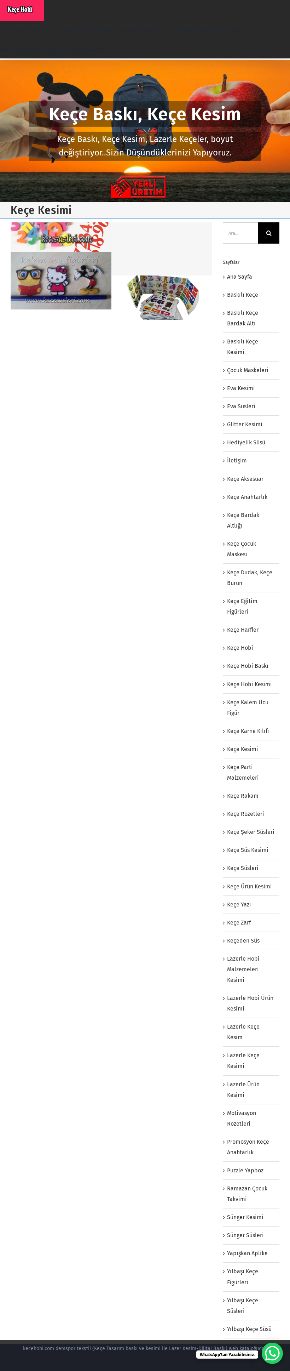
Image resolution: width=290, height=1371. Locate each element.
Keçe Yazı (239, 904)
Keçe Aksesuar (245, 479)
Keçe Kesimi (242, 749)
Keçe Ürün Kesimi (249, 886)
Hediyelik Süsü (246, 442)
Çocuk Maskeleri (247, 370)
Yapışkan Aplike (247, 1253)
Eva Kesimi (241, 388)
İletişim (237, 460)
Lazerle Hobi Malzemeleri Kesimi (243, 969)
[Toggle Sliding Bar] (113, 50)
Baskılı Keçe (242, 294)
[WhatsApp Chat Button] (272, 1353)
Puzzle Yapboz (245, 1170)
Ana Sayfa (239, 276)
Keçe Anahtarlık (247, 497)
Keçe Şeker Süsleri (250, 832)
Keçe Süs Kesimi (247, 850)
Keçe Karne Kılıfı (248, 731)
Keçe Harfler (243, 629)
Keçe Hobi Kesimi (249, 684)
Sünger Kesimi (245, 1217)
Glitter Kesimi (244, 424)
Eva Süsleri (241, 406)
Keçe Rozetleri (245, 813)
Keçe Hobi (240, 647)
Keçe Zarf (239, 922)
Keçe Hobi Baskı (247, 665)
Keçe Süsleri (243, 868)
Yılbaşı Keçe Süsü (249, 1329)
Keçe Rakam (243, 795)
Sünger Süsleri (245, 1235)
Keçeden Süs (243, 940)
